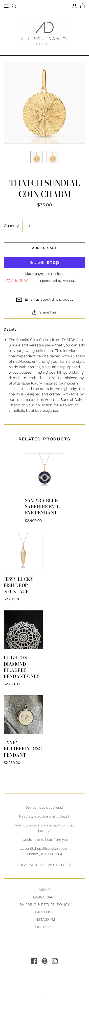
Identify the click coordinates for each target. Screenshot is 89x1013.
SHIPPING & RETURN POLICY (44, 904)
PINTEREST (44, 927)
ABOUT (44, 890)
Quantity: (12, 225)
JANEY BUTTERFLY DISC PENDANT (23, 748)
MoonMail (70, 281)
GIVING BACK (44, 897)
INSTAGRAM (44, 919)
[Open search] (14, 5)
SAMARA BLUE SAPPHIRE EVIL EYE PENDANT (42, 506)
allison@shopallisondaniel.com (44, 848)
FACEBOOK (44, 912)
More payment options (44, 273)
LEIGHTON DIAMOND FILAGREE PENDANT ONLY (21, 667)
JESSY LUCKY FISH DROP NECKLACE (18, 585)
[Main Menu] (6, 5)
